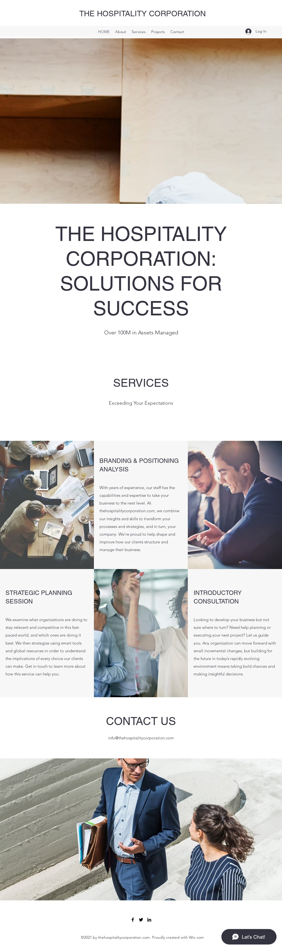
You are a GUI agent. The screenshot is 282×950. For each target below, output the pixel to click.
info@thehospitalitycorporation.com (141, 737)
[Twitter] (141, 919)
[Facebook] (132, 919)
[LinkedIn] (149, 919)
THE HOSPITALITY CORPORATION (142, 13)
